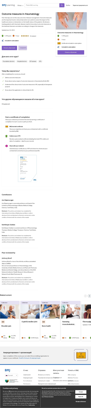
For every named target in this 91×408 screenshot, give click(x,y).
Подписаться (57, 377)
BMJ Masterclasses (73, 381)
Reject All (80, 396)
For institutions (27, 381)
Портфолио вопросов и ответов (48, 378)
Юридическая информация (47, 384)
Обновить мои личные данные (63, 380)
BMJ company (72, 375)
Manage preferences (81, 401)
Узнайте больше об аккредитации (29, 358)
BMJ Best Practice (73, 378)
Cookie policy (31, 405)
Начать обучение (9, 48)
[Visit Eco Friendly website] (11, 381)
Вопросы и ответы (44, 375)
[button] (85, 295)
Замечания (27, 375)
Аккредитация (28, 378)
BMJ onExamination (73, 384)
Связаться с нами (44, 381)
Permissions (26, 384)
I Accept (81, 392)
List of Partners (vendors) (47, 396)
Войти (68, 5)
